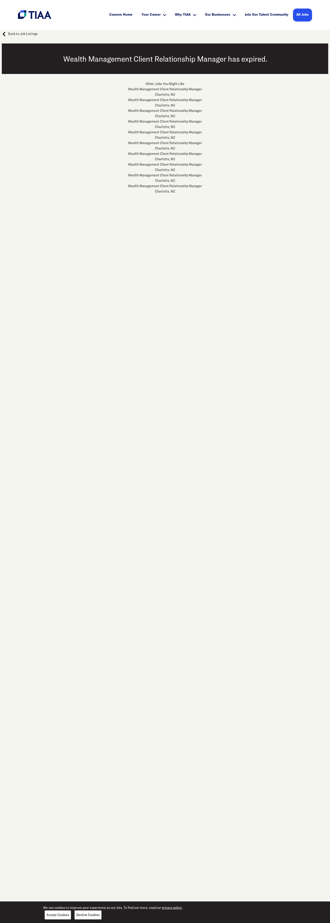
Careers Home (120, 15)
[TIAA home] (34, 14)
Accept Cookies (57, 915)
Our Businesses (217, 15)
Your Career (151, 15)
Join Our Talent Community (266, 15)
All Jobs (302, 15)
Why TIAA (183, 15)
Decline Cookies (88, 915)
